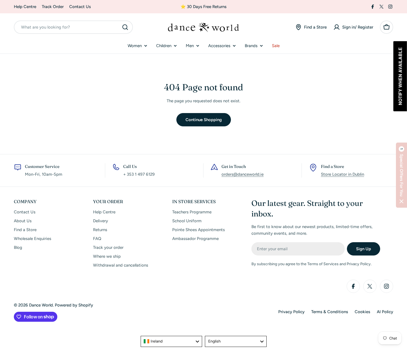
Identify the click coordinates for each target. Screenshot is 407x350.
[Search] (125, 27)
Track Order (53, 6)
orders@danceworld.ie (242, 174)
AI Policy (385, 311)
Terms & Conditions (329, 311)
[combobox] (73, 27)
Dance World (41, 305)
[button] (401, 175)
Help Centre (25, 6)
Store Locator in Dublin (342, 174)
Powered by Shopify (74, 305)
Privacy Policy (291, 311)
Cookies (362, 311)
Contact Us (80, 6)
